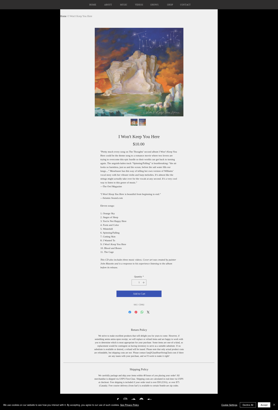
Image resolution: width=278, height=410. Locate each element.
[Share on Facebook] (130, 312)
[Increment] (144, 282)
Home (63, 16)
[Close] (274, 404)
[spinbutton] (139, 282)
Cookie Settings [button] (229, 404)
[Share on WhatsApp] (142, 312)
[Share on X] (148, 312)
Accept (264, 404)
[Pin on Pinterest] (136, 312)
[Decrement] (134, 282)
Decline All (248, 404)
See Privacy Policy (129, 404)
